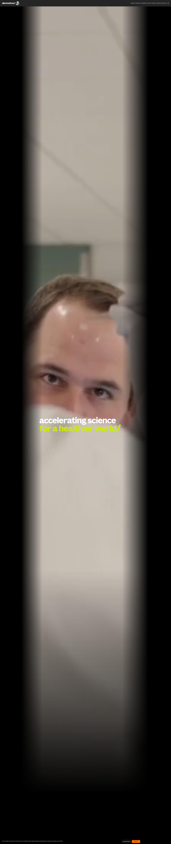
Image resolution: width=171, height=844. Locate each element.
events (153, 3)
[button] (133, 3)
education (144, 3)
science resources (161, 3)
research (137, 3)
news (149, 3)
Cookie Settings (126, 841)
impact (132, 3)
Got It (136, 841)
